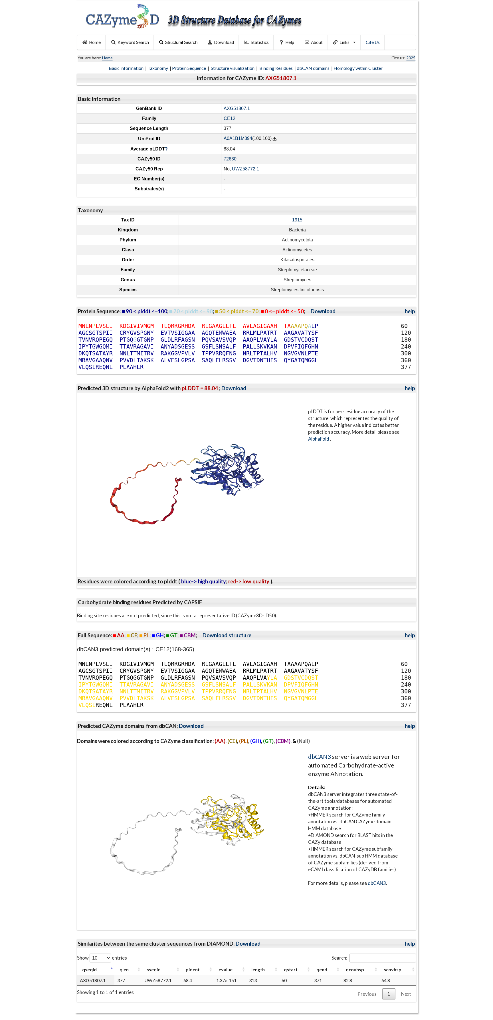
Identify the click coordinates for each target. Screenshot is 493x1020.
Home (95, 42)
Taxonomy (158, 68)
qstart (291, 969)
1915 (297, 219)
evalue (226, 969)
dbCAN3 (319, 756)
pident (193, 969)
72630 (230, 158)
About (317, 42)
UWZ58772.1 (245, 168)
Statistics (260, 42)
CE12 (229, 118)
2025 (410, 57)
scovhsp (392, 969)
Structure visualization (233, 68)
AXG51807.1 (237, 108)
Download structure (227, 635)
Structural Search (181, 42)
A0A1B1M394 (238, 138)
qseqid (89, 969)
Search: (339, 958)
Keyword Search (133, 42)
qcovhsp (355, 969)
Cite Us (373, 42)
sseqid (154, 969)
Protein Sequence (189, 68)
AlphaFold (319, 439)
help (410, 311)
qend (321, 969)
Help (289, 42)
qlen (124, 969)
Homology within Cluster (358, 68)
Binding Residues (276, 68)
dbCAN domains (313, 68)
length (258, 969)
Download (224, 42)
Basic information (126, 68)
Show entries (102, 958)
